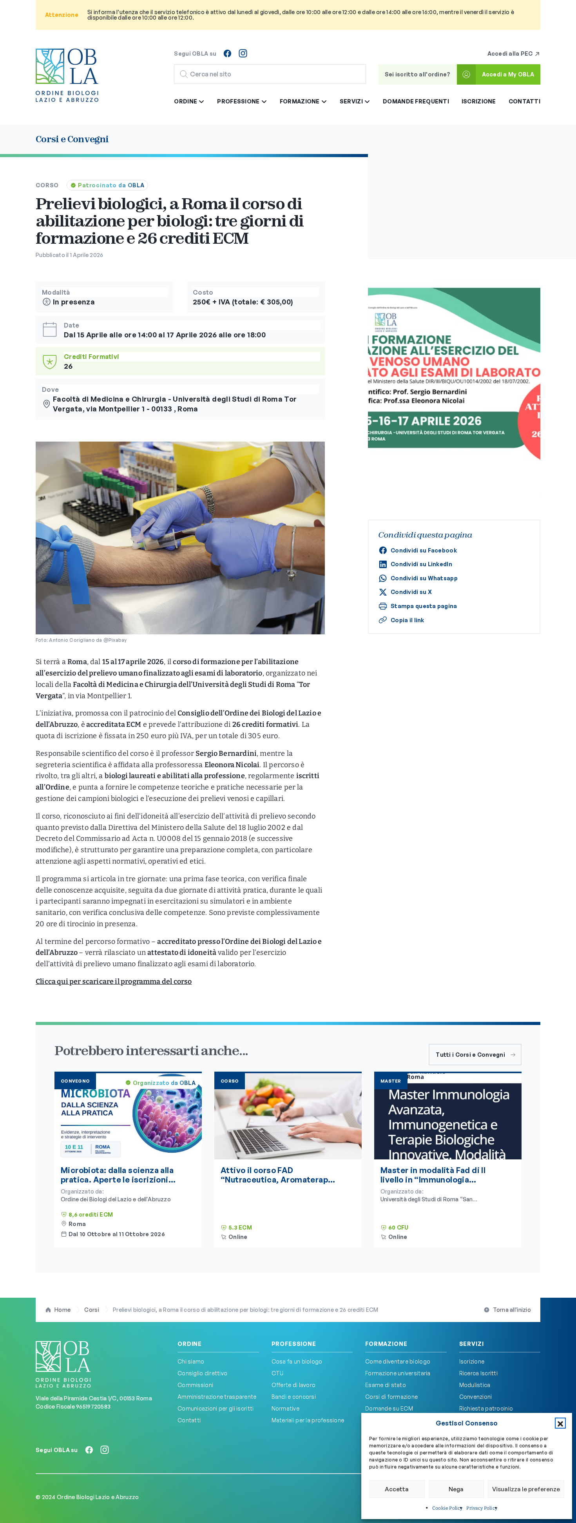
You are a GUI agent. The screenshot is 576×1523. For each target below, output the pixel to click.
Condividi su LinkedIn (421, 564)
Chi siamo (191, 1361)
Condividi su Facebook (424, 550)
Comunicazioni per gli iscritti (216, 1408)
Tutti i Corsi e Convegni (470, 1054)
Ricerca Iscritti (478, 1373)
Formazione (386, 1344)
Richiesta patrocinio (486, 1408)
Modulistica (475, 1385)
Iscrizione (479, 101)
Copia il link (407, 620)
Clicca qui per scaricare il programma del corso (114, 981)
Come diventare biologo (397, 1361)
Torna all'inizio (512, 1309)
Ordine (190, 1344)
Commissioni (195, 1385)
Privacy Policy (481, 1508)
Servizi (471, 1344)
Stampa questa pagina (424, 606)
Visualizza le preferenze (526, 1489)
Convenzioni (475, 1396)
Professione (294, 1344)
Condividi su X (411, 592)
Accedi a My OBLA (508, 74)
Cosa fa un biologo (297, 1361)
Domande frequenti (416, 101)
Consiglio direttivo (202, 1373)
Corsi (91, 1309)
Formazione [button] (300, 101)
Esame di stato (385, 1385)
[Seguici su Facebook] (227, 53)
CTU (278, 1373)
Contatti (524, 101)
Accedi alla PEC (510, 53)
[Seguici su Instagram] (243, 53)
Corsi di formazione (391, 1396)
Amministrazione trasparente (217, 1396)
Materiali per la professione (308, 1420)
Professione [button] (239, 101)
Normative (286, 1408)
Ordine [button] (186, 101)
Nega (456, 1489)
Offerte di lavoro (294, 1385)
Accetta (397, 1489)
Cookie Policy (447, 1508)
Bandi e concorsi (294, 1396)
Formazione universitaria (398, 1373)
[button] (560, 1423)
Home (62, 1309)
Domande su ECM (389, 1408)
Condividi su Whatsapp (424, 578)
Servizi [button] (352, 101)
